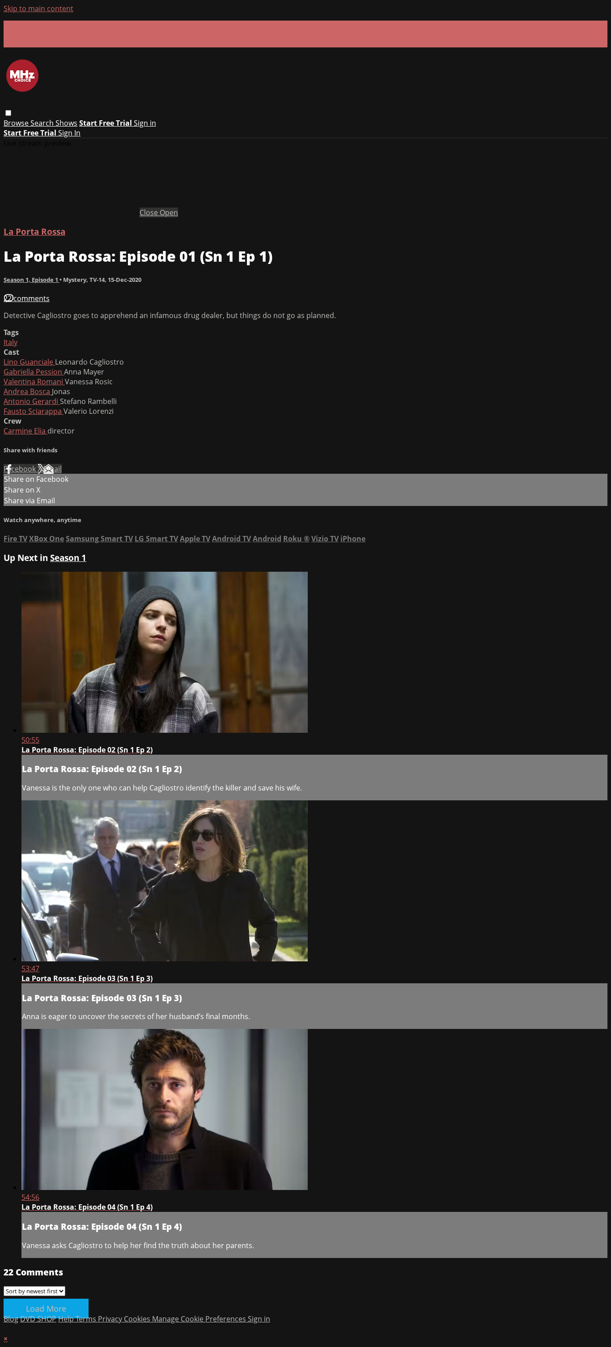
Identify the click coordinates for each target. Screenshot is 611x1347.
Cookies (138, 1319)
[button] (8, 113)
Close (150, 212)
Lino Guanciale (29, 362)
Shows (66, 123)
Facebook (21, 469)
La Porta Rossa (34, 231)
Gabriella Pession (34, 372)
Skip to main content (38, 8)
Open (169, 212)
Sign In (69, 133)
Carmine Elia (25, 431)
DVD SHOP (38, 1319)
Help (67, 1319)
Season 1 (68, 557)
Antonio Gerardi (32, 401)
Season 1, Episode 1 (31, 280)
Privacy (111, 1319)
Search (42, 123)
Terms (87, 1319)
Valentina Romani (34, 382)
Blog (11, 1319)
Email (52, 469)
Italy (10, 342)
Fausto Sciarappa (34, 411)
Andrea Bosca (28, 391)
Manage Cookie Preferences (200, 1319)
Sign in (145, 123)
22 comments (27, 298)
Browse (17, 123)
